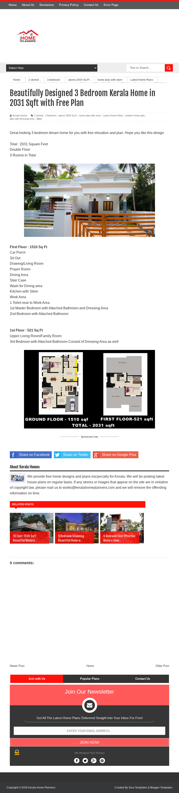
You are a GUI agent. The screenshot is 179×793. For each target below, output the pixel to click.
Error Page (111, 5)
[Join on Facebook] (77, 761)
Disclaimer (47, 5)
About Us (28, 5)
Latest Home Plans (113, 115)
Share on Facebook (34, 455)
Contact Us (91, 5)
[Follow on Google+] (94, 761)
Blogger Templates (161, 787)
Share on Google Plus (119, 455)
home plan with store (90, 115)
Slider (39, 118)
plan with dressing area (22, 118)
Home (13, 5)
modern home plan (135, 115)
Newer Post (17, 666)
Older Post (162, 666)
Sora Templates (138, 787)
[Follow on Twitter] (85, 761)
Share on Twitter (75, 455)
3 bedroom (51, 115)
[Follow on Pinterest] (102, 761)
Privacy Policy (69, 5)
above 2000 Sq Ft (68, 115)
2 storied (38, 115)
